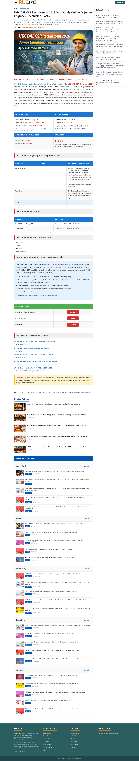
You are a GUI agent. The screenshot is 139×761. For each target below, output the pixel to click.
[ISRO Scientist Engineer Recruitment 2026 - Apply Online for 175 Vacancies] (20, 407)
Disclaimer (46, 742)
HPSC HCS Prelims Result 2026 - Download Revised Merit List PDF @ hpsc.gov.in (50, 557)
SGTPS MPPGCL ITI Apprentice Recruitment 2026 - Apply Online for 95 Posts (108, 82)
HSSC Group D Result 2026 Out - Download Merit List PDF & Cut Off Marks (48, 549)
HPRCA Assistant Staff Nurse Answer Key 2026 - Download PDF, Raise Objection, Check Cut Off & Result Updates (57, 609)
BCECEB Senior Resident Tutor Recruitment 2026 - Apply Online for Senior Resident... (57, 425)
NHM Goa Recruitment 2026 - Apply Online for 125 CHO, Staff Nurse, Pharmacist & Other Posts (107, 38)
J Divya (18, 27)
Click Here (73, 312)
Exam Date (74, 744)
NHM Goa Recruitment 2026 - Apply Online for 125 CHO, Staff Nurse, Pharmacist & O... (57, 436)
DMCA (44, 750)
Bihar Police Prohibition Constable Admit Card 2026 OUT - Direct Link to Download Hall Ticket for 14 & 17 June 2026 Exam (57, 489)
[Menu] (16, 2)
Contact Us (46, 739)
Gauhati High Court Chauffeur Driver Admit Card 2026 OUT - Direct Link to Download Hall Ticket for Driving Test (56, 508)
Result (73, 739)
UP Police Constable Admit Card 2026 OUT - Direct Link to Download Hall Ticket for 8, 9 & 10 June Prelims (55, 499)
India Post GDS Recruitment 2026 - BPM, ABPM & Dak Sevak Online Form (109, 52)
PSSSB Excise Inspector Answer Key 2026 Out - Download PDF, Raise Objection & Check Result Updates (57, 600)
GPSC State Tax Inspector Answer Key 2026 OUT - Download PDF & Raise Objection (51, 591)
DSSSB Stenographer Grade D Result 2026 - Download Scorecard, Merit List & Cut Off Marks (54, 541)
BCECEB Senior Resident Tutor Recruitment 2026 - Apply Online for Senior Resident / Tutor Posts (107, 30)
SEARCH (120, 2)
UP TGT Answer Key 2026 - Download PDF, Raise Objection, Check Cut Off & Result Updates (53, 574)
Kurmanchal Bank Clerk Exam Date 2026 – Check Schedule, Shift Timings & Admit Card (52, 659)
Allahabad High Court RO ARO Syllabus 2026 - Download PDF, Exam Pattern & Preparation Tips (55, 692)
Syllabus (73, 747)
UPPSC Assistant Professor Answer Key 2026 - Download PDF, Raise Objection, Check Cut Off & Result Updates (57, 583)
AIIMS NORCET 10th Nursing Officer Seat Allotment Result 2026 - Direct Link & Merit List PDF (54, 524)
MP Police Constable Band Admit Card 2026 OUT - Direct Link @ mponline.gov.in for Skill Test (54, 471)
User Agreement (48, 747)
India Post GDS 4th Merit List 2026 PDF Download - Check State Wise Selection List (51, 532)
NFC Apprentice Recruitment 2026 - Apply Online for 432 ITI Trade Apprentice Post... (57, 447)
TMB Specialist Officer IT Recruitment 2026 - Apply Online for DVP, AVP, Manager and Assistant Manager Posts (109, 66)
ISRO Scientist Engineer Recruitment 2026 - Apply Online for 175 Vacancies (53, 404)
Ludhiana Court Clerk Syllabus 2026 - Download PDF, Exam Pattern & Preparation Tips (52, 683)
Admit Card (74, 736)
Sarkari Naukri (24, 8)
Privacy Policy (47, 733)
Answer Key (74, 742)
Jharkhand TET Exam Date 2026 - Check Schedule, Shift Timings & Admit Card (49, 633)
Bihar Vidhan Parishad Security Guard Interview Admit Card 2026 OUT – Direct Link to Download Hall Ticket (57, 480)
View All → (87, 466)
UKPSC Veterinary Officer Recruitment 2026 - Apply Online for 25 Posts (108, 58)
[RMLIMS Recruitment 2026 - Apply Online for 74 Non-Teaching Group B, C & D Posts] (20, 417)
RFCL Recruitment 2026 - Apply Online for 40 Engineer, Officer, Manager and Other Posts (109, 74)
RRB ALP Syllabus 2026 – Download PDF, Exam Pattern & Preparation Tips (48, 700)
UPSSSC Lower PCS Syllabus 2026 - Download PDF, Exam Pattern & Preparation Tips (51, 675)
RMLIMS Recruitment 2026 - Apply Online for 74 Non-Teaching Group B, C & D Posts (56, 415)
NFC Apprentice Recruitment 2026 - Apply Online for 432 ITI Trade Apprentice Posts (109, 45)
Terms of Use (47, 744)
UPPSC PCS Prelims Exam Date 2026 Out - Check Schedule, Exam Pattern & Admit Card (52, 642)
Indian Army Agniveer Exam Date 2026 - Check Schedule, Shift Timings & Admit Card (52, 650)
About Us (45, 736)
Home (16, 8)
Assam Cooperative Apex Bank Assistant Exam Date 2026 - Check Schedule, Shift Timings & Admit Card (57, 625)
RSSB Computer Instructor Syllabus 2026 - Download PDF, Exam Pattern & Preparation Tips (53, 709)
